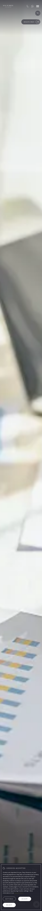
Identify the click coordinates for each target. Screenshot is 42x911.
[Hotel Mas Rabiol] (8, 6)
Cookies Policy (18, 893)
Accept (25, 899)
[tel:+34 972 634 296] (27, 6)
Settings (9, 899)
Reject (9, 905)
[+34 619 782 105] (32, 6)
